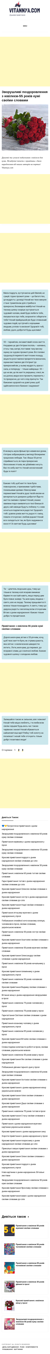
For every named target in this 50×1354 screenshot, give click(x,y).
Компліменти (32, 1347)
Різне (22, 1347)
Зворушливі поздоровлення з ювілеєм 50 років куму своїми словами (29, 1321)
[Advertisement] (25, 61)
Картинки (18, 1349)
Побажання (7, 1349)
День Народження (10, 1347)
